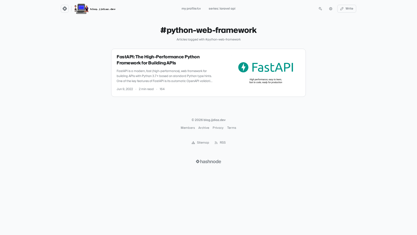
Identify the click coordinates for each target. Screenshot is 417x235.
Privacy (218, 128)
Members (188, 128)
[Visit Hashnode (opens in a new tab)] (208, 161)
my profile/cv (191, 8)
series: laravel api (222, 8)
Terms (231, 128)
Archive (203, 128)
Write (349, 8)
